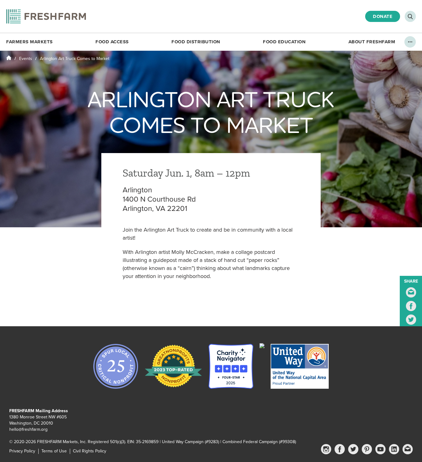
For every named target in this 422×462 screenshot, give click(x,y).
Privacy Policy (22, 451)
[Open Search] (410, 16)
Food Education (284, 42)
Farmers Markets (29, 42)
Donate (382, 16)
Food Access (112, 42)
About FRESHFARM (371, 42)
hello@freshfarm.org (28, 429)
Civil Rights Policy (89, 451)
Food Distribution (195, 42)
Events (25, 58)
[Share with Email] (411, 292)
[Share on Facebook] (411, 306)
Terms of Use (54, 451)
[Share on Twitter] (411, 319)
